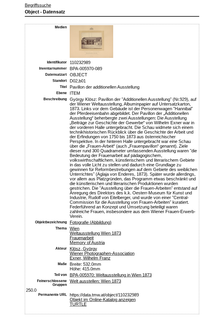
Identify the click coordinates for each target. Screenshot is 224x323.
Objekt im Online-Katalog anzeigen (103, 299)
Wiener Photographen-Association (102, 253)
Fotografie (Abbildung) (90, 222)
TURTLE (78, 304)
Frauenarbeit (82, 238)
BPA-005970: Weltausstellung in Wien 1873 (111, 275)
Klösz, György (83, 248)
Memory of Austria (87, 242)
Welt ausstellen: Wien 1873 (95, 281)
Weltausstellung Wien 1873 (95, 233)
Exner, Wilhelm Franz (90, 258)
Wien (74, 228)
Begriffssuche (38, 5)
